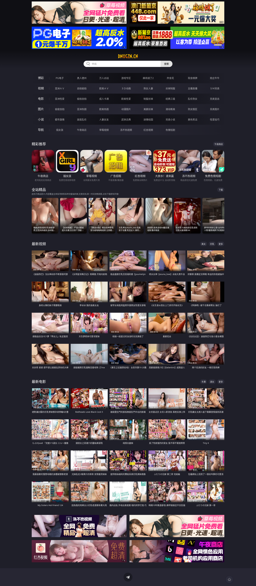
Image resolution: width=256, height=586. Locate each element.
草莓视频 (104, 130)
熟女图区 (192, 109)
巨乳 (212, 243)
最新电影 (39, 381)
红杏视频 (148, 130)
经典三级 (170, 98)
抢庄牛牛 (214, 78)
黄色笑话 (192, 119)
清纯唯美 (170, 109)
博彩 (41, 78)
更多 (221, 243)
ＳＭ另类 (214, 88)
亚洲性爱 (59, 98)
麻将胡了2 (148, 78)
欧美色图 (104, 109)
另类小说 (170, 119)
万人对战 (104, 78)
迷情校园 (148, 119)
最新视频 (39, 243)
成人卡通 (104, 98)
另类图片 (214, 109)
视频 (41, 88)
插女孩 (59, 130)
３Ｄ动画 (126, 88)
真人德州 (82, 78)
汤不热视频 (126, 130)
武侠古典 (126, 119)
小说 (41, 119)
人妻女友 (104, 119)
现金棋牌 (192, 78)
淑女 (212, 381)
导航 (41, 130)
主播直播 (192, 88)
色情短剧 (170, 130)
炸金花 (170, 78)
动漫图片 (126, 109)
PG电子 (60, 78)
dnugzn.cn (128, 56)
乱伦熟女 (192, 98)
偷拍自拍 (82, 98)
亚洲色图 (82, 109)
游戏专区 (126, 78)
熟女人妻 (148, 88)
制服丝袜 (148, 98)
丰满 (203, 381)
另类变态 (214, 98)
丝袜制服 (170, 88)
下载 (221, 189)
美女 (203, 243)
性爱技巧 (214, 119)
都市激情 (59, 119)
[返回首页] (229, 579)
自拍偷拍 (82, 88)
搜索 (166, 63)
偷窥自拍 (59, 109)
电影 (41, 99)
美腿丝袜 (148, 109)
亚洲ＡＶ (59, 88)
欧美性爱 (126, 98)
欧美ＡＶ (104, 88)
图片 (41, 109)
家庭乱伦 (82, 119)
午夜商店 (82, 130)
